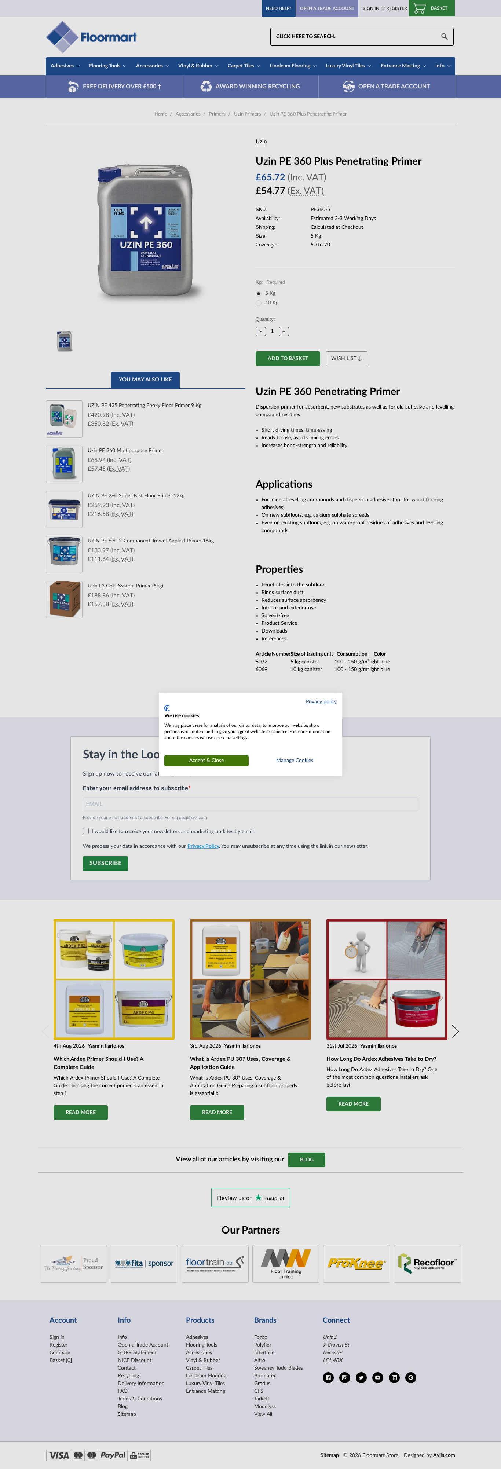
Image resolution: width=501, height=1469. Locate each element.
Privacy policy (321, 701)
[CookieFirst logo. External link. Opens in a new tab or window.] (167, 708)
